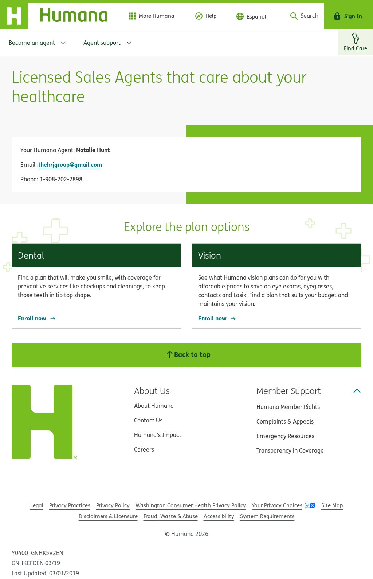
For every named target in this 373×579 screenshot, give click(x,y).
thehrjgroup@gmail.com (70, 164)
